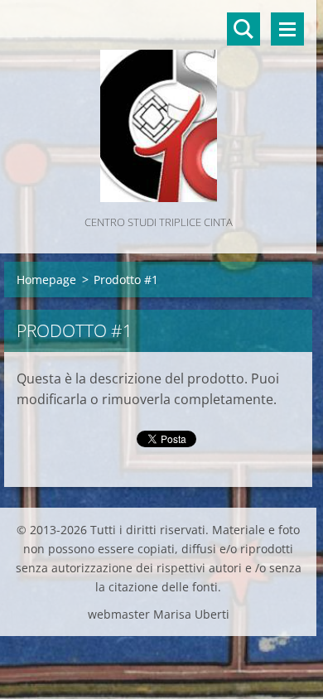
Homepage (46, 279)
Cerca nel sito (243, 29)
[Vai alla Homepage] (158, 106)
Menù (287, 29)
